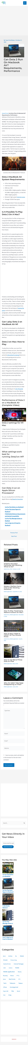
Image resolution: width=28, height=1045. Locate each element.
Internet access (21, 197)
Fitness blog (13, 960)
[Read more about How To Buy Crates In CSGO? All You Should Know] (14, 625)
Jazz (4, 968)
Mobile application (8, 591)
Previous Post (14, 532)
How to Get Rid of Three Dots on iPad (13, 660)
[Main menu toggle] (25, 3)
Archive (10, 956)
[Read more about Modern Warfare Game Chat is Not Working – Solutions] (14, 578)
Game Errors (5, 113)
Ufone (5, 987)
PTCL (18, 975)
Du (16, 956)
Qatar (4, 979)
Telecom (12, 983)
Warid (18, 991)
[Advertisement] (14, 21)
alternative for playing (13, 355)
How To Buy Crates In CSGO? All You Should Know (12, 635)
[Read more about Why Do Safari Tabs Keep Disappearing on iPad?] (14, 674)
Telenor (20, 983)
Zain (4, 995)
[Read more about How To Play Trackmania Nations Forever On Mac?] (14, 602)
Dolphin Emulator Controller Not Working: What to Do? (13, 565)
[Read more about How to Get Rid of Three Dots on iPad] (14, 651)
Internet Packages (19, 964)
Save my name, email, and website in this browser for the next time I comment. (13, 757)
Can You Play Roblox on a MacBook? (14, 507)
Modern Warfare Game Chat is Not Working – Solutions (12, 587)
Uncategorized (14, 987)
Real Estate (12, 979)
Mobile (17, 968)
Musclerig (5, 975)
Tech (11, 569)
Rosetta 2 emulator (17, 499)
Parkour (12, 975)
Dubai (22, 956)
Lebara (10, 968)
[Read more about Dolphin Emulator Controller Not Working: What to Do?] (14, 555)
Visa (12, 991)
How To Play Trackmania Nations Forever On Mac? (13, 611)
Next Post (14, 536)
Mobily (20, 972)
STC (19, 979)
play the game (19, 389)
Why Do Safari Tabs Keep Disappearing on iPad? (13, 683)
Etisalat (5, 960)
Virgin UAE (5, 991)
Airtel (4, 956)
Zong (9, 995)
